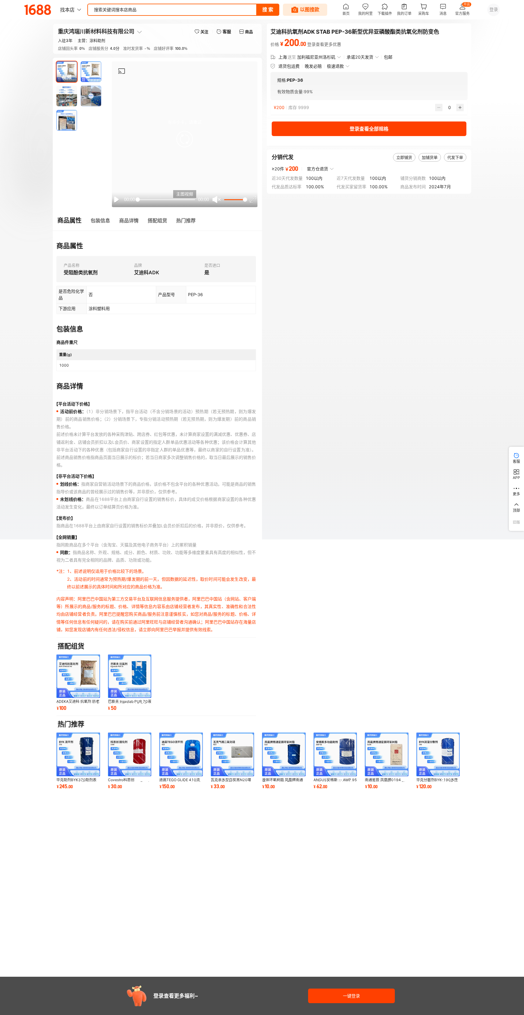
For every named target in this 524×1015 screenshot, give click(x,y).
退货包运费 (289, 66)
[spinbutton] (449, 107)
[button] (185, 139)
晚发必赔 (313, 66)
